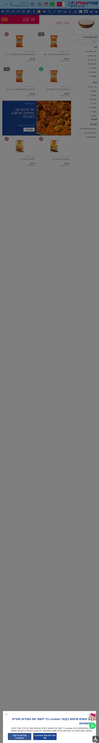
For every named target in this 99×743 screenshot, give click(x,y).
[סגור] (6, 714)
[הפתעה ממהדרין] (92, 717)
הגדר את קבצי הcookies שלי (45, 736)
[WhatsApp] (92, 725)
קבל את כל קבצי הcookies (20, 736)
